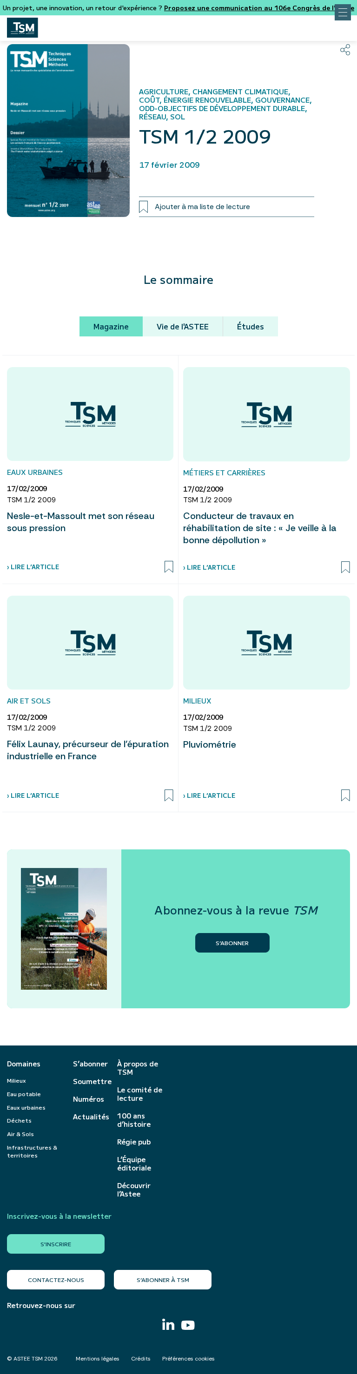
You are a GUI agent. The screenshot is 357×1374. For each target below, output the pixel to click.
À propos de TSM (137, 1067)
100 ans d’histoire (134, 1119)
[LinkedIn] (168, 1325)
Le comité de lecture (139, 1093)
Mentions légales (97, 1358)
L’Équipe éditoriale (134, 1163)
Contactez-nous (56, 1279)
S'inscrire (55, 1244)
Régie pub (134, 1141)
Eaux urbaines (26, 1107)
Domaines (23, 1063)
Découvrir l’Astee (134, 1189)
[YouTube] (188, 1326)
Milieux (16, 1080)
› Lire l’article (33, 566)
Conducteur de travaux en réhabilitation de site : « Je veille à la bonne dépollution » (260, 528)
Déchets (19, 1120)
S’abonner (90, 1063)
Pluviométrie (209, 744)
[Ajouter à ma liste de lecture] (169, 567)
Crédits (141, 1358)
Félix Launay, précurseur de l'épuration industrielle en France (88, 750)
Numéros (88, 1099)
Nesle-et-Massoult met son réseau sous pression (80, 522)
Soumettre (90, 1081)
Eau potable (24, 1094)
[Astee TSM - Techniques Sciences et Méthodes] (22, 25)
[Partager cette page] (345, 49)
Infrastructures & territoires (32, 1151)
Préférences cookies (188, 1358)
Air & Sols (20, 1133)
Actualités (90, 1116)
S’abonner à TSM (163, 1279)
